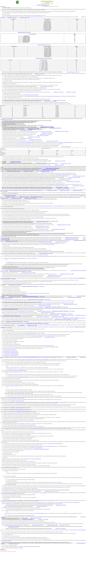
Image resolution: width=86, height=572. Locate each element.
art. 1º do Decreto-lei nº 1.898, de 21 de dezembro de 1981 (29, 356)
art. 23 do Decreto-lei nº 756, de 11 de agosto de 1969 (49, 357)
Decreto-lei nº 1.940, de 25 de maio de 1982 (10, 493)
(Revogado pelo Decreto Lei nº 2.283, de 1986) (67, 315)
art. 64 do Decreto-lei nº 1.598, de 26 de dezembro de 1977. (78, 194)
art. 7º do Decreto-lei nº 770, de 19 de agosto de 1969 (10, 355)
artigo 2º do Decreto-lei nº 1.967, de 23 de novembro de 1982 (50, 167)
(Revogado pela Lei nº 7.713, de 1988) (16, 161)
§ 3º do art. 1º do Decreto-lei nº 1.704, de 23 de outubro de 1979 (19, 189)
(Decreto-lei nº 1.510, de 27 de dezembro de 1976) (33, 96)
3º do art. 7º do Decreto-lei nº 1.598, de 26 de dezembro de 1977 (17, 258)
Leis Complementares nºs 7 (35, 492)
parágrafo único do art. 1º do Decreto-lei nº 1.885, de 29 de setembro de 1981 (40, 189)
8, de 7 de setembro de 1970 (43, 492)
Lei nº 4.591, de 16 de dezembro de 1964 (39, 513)
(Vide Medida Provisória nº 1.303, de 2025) (14, 271)
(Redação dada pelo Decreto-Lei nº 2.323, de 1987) (63, 224)
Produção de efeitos (23, 271)
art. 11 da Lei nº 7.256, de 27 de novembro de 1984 (61, 402)
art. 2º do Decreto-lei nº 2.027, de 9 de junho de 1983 (54, 184)
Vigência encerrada (29, 271)
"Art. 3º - (7, 366)
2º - (6, 515)
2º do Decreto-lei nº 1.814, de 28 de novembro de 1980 (34, 16)
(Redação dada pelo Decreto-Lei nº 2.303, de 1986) (47, 127)
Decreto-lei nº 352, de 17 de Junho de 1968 (12, 385)
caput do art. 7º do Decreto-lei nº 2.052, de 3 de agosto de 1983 (28, 546)
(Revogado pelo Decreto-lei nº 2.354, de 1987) (10, 195)
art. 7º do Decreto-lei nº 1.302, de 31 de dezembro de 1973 (25, 142)
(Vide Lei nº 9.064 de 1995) (21, 325)
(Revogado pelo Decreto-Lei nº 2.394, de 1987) (61, 241)
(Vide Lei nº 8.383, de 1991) (4, 191)
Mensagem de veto (2, 6)
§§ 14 (9, 397)
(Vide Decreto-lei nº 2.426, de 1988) (77, 190)
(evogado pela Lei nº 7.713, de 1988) (65, 163)
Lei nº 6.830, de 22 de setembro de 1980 (37, 428)
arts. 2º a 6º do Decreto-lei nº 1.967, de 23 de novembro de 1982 (71, 502)
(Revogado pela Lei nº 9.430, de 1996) (42, 506)
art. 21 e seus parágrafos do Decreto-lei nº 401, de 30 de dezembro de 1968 (44, 500)
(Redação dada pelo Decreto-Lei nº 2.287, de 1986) (47, 126)
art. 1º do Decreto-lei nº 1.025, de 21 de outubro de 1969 (16, 407)
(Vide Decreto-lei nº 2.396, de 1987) (12, 17)
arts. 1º (26, 16)
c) (4, 506)
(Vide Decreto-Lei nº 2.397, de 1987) (49, 337)
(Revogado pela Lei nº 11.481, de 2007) (60, 528)
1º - (6, 513)
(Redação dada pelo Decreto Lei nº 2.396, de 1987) (61, 131)
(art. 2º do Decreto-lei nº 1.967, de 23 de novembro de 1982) (48, 170)
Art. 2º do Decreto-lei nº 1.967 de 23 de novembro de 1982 (48, 166)
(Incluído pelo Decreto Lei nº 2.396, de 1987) (47, 132)
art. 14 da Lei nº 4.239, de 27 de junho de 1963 (9, 349)
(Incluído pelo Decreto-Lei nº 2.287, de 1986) (33, 128)
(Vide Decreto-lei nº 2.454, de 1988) (71, 357)
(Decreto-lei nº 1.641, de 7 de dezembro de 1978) (53, 96)
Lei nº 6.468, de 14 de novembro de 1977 (43, 256)
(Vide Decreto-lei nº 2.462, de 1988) (32, 325)
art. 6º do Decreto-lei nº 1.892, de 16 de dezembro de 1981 (54, 443)
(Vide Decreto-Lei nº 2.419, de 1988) (24, 17)
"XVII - (6, 363)
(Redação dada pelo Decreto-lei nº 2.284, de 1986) (49, 169)
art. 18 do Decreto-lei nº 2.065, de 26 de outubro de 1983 (63, 174)
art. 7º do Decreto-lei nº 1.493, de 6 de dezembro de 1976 (64, 142)
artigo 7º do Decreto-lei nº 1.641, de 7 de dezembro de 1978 (44, 304)
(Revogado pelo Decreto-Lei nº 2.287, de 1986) (47, 86)
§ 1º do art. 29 (5, 470)
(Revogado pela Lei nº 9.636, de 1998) (27, 518)
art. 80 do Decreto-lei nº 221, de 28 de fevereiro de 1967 (11, 352)
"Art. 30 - (7, 477)
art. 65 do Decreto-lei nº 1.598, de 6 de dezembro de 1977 (34, 447)
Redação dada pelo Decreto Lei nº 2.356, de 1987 (44, 58)
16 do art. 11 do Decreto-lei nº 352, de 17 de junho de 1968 (18, 397)
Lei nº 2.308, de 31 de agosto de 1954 (23, 377)
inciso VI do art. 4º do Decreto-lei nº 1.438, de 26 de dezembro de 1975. (17, 370)
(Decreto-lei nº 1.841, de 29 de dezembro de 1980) (31, 94)
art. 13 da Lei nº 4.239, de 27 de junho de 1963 (34, 357)
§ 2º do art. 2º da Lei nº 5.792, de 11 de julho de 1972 (47, 345)
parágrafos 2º (6, 258)
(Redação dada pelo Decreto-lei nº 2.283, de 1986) (52, 168)
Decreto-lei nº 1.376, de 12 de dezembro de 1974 (42, 235)
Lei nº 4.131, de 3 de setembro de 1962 (48, 446)
